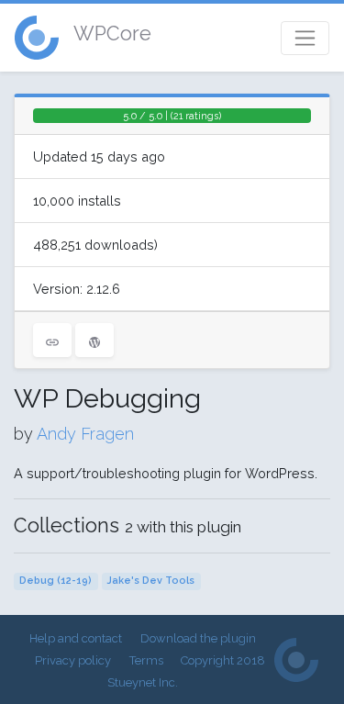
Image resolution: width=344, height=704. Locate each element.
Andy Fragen (85, 433)
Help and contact (75, 638)
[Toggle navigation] (305, 38)
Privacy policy (73, 660)
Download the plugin (198, 638)
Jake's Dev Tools (150, 581)
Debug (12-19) (55, 581)
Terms (146, 660)
